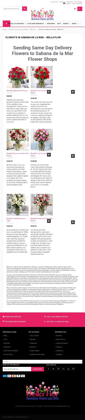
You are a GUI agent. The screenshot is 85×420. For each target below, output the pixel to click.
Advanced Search (62, 343)
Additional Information (37, 354)
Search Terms (60, 339)
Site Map (59, 335)
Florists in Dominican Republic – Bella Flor (22, 29)
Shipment (7, 347)
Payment (7, 343)
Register (79, 3)
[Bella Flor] (42, 13)
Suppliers (59, 354)
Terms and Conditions (11, 350)
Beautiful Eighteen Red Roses (17, 91)
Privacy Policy (8, 354)
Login (74, 3)
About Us (59, 347)
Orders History (34, 350)
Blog (5, 335)
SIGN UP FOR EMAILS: (11, 365)
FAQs (5, 339)
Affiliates (33, 339)
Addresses (33, 343)
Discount (33, 347)
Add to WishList (72, 92)
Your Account (34, 335)
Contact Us (59, 350)
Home (4, 29)
